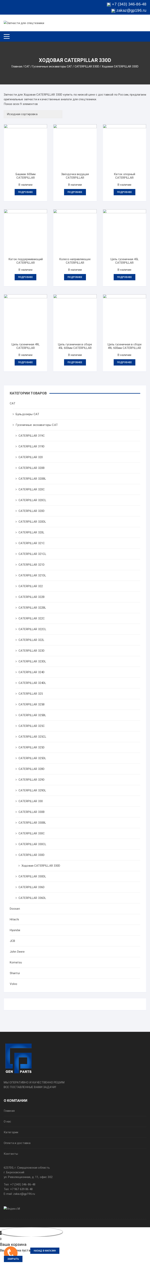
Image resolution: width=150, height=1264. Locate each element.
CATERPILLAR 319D (32, 446)
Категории (11, 1132)
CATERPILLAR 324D (32, 672)
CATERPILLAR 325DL (32, 758)
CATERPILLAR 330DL (32, 876)
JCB (12, 941)
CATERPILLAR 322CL (32, 629)
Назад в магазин (45, 1250)
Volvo (13, 984)
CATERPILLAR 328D (32, 769)
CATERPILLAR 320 (31, 457)
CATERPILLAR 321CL (32, 554)
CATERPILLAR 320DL (32, 521)
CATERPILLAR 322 (31, 586)
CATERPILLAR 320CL (32, 500)
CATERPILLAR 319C (32, 435)
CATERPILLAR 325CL (32, 736)
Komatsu (16, 962)
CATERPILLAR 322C (32, 618)
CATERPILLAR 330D (87, 66)
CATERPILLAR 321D (32, 564)
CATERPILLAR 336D (32, 887)
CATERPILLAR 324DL (32, 683)
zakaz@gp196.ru (130, 10)
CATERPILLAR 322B (32, 597)
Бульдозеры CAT (27, 414)
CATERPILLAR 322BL (32, 607)
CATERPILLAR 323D (32, 650)
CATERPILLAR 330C (32, 833)
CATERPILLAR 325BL (32, 715)
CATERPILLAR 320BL (32, 478)
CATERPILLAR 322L (31, 640)
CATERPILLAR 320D (32, 511)
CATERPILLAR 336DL (32, 898)
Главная (17, 66)
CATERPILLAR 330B (32, 812)
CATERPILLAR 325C (32, 726)
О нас (7, 1121)
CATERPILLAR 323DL (32, 661)
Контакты (11, 1154)
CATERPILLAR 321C (32, 543)
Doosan (15, 908)
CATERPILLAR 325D (32, 747)
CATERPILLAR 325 (31, 693)
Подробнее (25, 192)
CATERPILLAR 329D (32, 779)
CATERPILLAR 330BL (32, 822)
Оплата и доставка (17, 1143)
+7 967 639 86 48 (21, 1189)
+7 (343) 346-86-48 (129, 4)
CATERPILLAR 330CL (32, 844)
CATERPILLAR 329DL (32, 790)
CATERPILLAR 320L (31, 532)
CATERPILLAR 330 (31, 801)
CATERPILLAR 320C (32, 489)
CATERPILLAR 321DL (32, 575)
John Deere (17, 951)
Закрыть (13, 1259)
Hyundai (15, 930)
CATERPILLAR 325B (32, 704)
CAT (27, 66)
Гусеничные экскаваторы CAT (52, 66)
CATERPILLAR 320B (32, 468)
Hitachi (14, 919)
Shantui (15, 973)
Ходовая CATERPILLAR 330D (40, 865)
